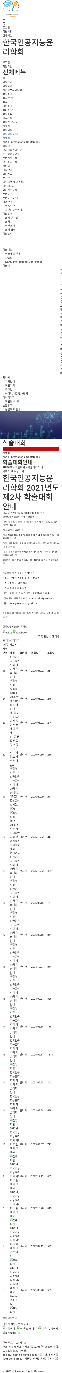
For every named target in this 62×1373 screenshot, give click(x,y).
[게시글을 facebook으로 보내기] (20, 632)
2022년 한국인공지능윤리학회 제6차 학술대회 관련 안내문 (15, 1242)
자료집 (6, 138)
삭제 (21, 471)
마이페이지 (9, 186)
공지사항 (7, 118)
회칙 (5, 102)
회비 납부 (8, 110)
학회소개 (7, 94)
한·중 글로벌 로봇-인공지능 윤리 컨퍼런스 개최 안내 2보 (14, 750)
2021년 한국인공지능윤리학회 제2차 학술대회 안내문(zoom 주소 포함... (15, 1286)
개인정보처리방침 (12, 90)
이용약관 (7, 86)
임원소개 (7, 106)
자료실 (6, 126)
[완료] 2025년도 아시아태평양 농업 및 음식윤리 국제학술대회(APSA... (15, 837)
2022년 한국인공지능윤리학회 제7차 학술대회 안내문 (15, 1204)
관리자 (23, 671)
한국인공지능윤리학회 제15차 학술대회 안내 (15, 962)
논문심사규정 (10, 158)
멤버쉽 (6, 166)
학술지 (6, 146)
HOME (9, 467)
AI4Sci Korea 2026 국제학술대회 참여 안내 (15, 699)
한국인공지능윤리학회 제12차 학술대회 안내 (15, 1050)
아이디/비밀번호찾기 (14, 182)
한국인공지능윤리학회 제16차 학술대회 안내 (15, 930)
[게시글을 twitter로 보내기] (8, 632)
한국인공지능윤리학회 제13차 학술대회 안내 (15, 1026)
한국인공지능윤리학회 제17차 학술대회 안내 (15, 899)
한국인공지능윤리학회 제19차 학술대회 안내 (15, 867)
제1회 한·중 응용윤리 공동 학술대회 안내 (14, 723)
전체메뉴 (7, 35)
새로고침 (25, 1324)
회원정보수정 (10, 190)
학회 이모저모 (10, 122)
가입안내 (7, 170)
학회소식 (7, 114)
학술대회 (7, 130)
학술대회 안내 (10, 134)
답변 (10, 471)
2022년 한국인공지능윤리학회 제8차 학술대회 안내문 (15, 1176)
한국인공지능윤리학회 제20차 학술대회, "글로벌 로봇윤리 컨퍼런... (15, 790)
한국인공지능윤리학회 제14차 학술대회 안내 (15, 994)
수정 (16, 471)
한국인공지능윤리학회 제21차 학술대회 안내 (15, 667)
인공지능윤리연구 (12, 150)
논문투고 (7, 194)
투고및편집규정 (11, 154)
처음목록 (15, 1324)
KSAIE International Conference (21, 142)
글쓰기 (6, 1324)
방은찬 (23, 837)
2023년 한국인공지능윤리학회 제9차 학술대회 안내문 (15, 1140)
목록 (5, 471)
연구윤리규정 (10, 162)
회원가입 (7, 31)
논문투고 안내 (10, 198)
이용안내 (7, 82)
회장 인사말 (9, 98)
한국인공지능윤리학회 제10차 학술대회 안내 (15, 1106)
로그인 (6, 27)
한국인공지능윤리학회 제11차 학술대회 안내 (15, 1082)
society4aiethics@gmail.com (20, 1355)
